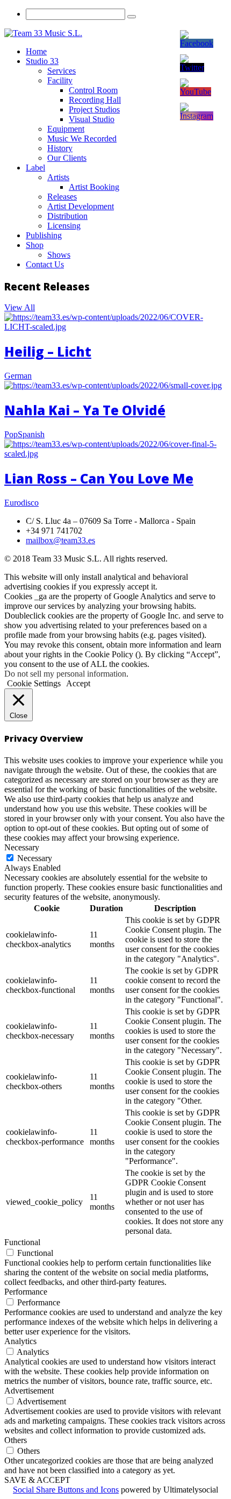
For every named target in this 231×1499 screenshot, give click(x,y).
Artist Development (80, 206)
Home (36, 51)
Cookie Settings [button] (34, 683)
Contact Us (45, 264)
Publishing (44, 235)
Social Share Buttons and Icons (66, 1489)
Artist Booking (94, 186)
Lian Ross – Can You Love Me (98, 478)
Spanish (31, 434)
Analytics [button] (20, 1341)
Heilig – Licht (47, 351)
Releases (62, 196)
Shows (58, 254)
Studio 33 (42, 61)
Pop (11, 434)
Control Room (93, 90)
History (60, 148)
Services (61, 70)
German (18, 375)
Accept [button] (78, 683)
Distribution (67, 216)
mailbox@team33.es (60, 540)
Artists (58, 177)
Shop (35, 245)
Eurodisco (21, 502)
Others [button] (15, 1440)
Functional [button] (22, 1242)
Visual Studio (91, 119)
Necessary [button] (21, 847)
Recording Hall (95, 99)
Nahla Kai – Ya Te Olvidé (84, 410)
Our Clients (66, 157)
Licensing (64, 225)
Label (35, 167)
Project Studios (94, 109)
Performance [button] (25, 1291)
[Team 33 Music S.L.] (43, 33)
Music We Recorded (82, 138)
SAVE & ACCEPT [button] (37, 1479)
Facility (60, 80)
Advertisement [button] (29, 1390)
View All (19, 307)
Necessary (34, 858)
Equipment (65, 128)
